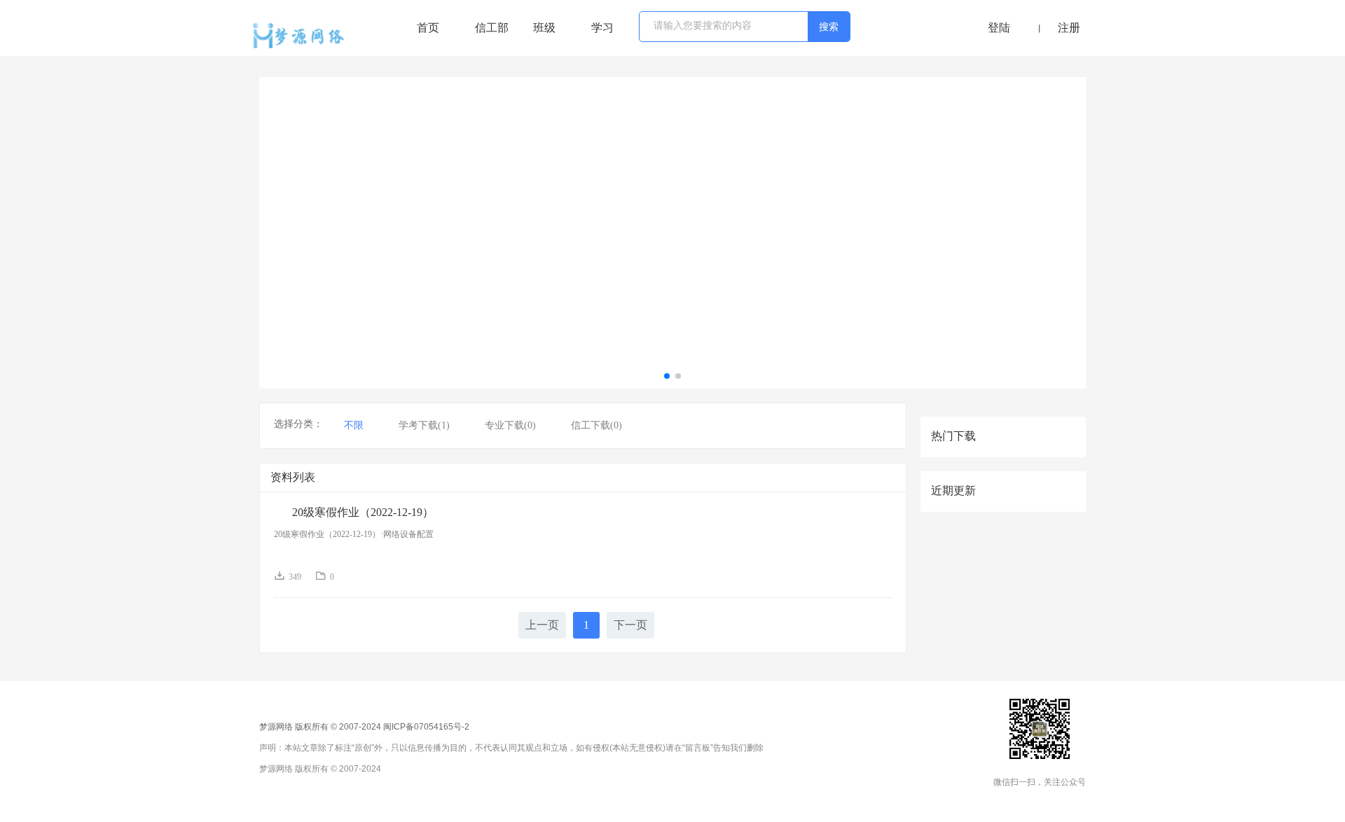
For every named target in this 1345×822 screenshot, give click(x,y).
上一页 (542, 625)
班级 (544, 28)
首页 (428, 28)
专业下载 (510, 425)
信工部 (492, 28)
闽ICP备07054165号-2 (426, 727)
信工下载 (596, 425)
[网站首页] (302, 36)
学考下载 (424, 425)
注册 (1069, 28)
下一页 (630, 625)
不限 (354, 425)
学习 (602, 28)
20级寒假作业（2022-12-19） (363, 512)
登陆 (999, 28)
